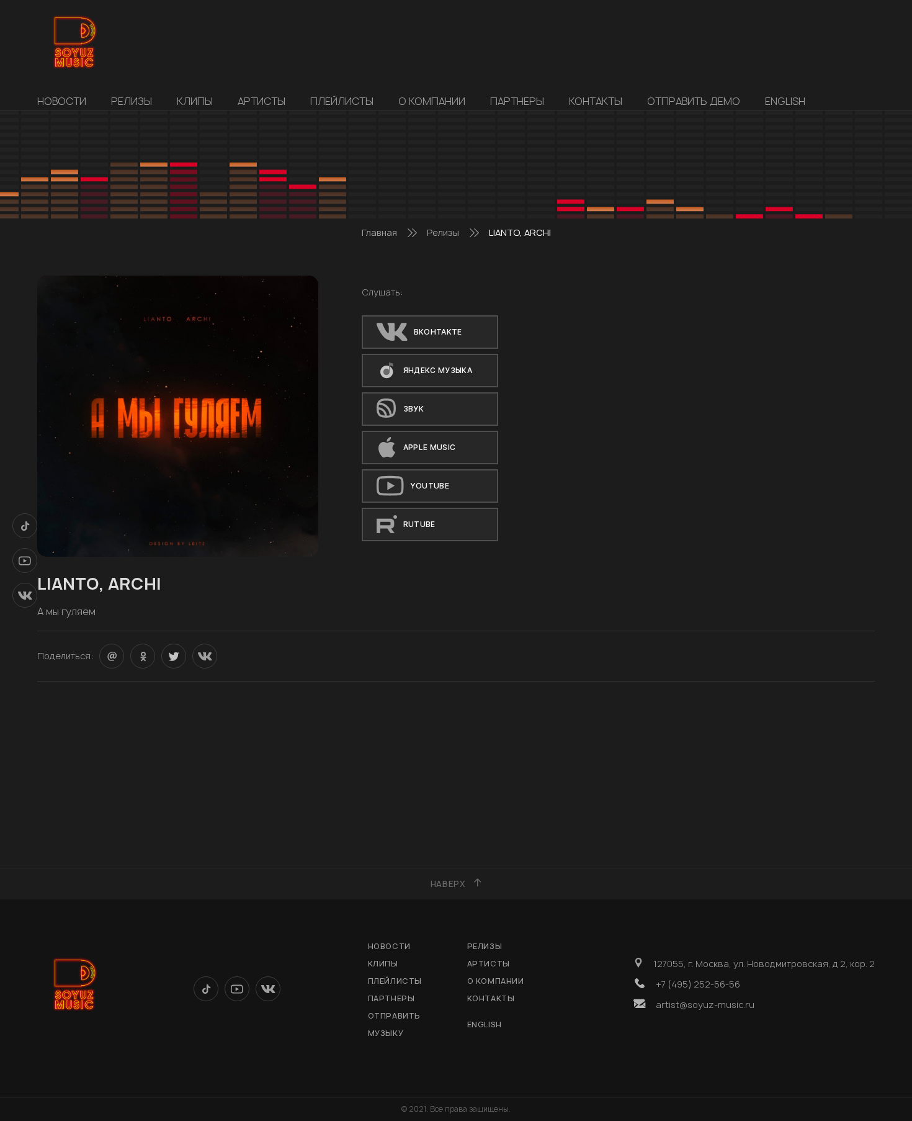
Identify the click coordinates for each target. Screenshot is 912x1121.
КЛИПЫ (195, 101)
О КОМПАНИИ (431, 101)
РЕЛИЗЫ (131, 101)
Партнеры (517, 101)
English (785, 101)
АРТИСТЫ (261, 101)
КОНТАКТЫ (595, 101)
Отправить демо (693, 101)
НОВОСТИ (61, 101)
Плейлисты (341, 101)
